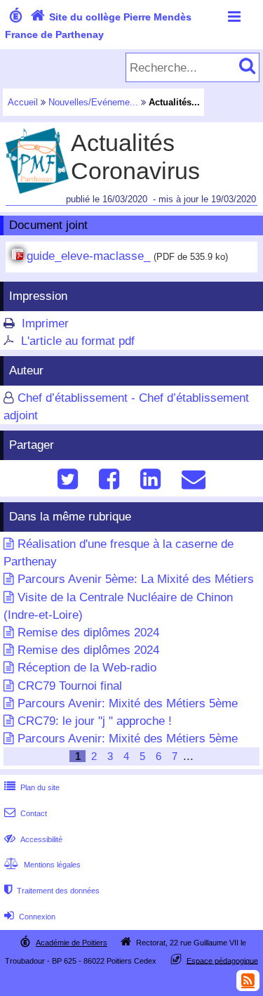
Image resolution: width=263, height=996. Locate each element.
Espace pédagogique (222, 960)
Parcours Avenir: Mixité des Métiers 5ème (128, 703)
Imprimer (45, 323)
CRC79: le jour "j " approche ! (95, 721)
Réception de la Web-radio (87, 667)
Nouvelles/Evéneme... (93, 102)
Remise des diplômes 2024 (88, 632)
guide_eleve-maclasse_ (88, 256)
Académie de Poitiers (71, 942)
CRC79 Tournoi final (70, 686)
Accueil (23, 102)
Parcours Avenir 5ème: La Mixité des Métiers (136, 579)
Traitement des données (52, 890)
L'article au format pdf (78, 341)
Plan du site (32, 787)
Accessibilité (33, 839)
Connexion (29, 916)
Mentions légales (42, 864)
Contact (25, 813)
